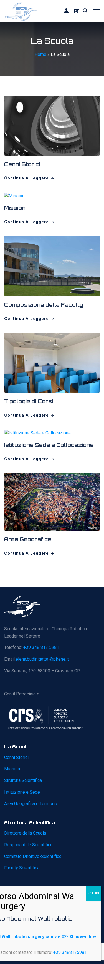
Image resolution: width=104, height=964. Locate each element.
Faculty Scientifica (21, 867)
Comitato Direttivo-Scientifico (33, 856)
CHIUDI (93, 893)
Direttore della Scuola (25, 833)
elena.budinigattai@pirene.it (42, 659)
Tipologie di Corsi (28, 401)
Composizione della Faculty (43, 305)
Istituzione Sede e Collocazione (49, 445)
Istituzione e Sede (22, 792)
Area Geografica (28, 539)
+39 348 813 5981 (41, 647)
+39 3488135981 (70, 952)
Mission (15, 208)
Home (40, 54)
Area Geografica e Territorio (30, 803)
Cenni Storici (22, 164)
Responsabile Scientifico (28, 844)
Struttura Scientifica (23, 780)
